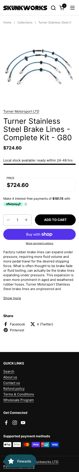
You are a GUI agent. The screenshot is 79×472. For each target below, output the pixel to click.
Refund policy (14, 388)
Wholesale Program (18, 400)
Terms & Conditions (18, 394)
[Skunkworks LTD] (25, 7)
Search (8, 371)
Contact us (11, 383)
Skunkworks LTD (45, 462)
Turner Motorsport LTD (21, 111)
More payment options (39, 243)
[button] (53, 8)
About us (10, 377)
